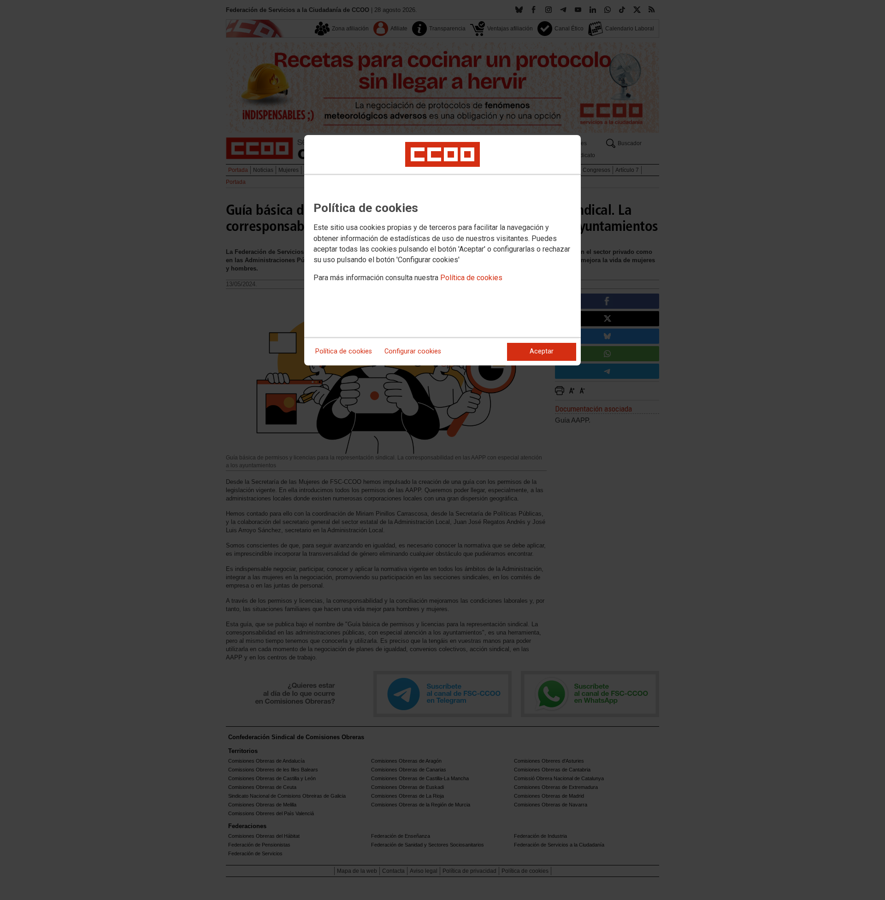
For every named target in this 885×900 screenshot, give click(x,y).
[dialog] (442, 250)
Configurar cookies (412, 351)
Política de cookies (471, 277)
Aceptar (542, 351)
